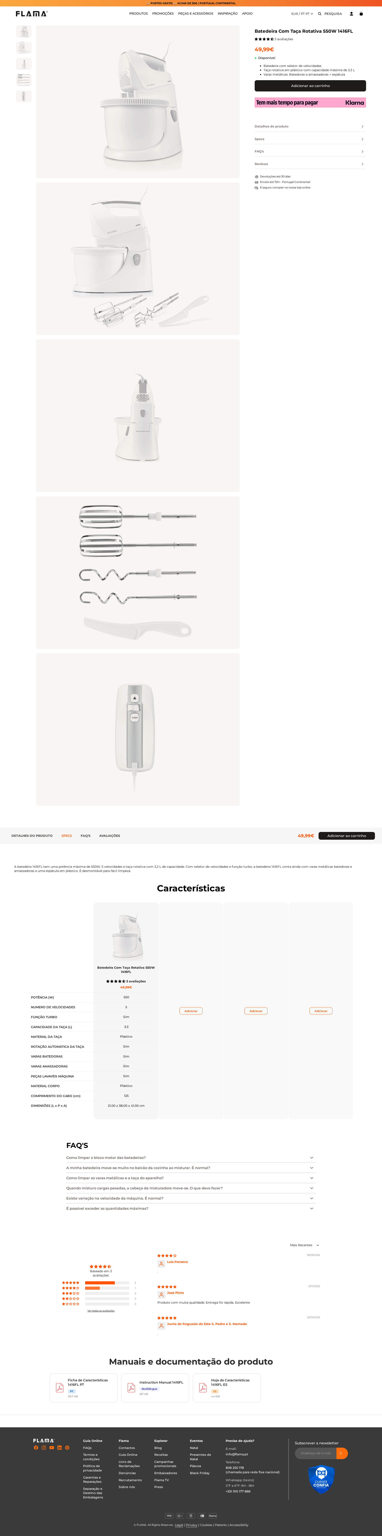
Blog (158, 1448)
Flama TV (161, 1480)
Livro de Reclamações (129, 1464)
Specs (66, 836)
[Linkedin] (59, 1447)
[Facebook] (36, 1447)
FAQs (87, 1448)
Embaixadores (165, 1473)
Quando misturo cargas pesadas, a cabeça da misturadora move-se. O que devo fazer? (144, 1188)
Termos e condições (91, 1457)
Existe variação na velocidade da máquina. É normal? (114, 1198)
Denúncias (127, 1473)
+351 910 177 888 (238, 1491)
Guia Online (128, 1455)
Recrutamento (130, 1480)
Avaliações (109, 836)
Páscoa (195, 1466)
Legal (179, 1525)
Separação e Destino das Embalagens (93, 1493)
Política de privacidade (92, 1468)
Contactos (127, 1448)
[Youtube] (51, 1447)
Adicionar (191, 1011)
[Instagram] (43, 1447)
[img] (166, 1256)
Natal (194, 1448)
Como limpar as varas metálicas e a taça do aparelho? (115, 1178)
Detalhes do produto (32, 836)
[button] (265, 39)
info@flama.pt (237, 1454)
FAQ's (85, 836)
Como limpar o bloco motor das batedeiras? (106, 1158)
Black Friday (200, 1473)
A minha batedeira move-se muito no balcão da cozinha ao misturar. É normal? (138, 1168)
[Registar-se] (342, 1453)
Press (158, 1487)
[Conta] (351, 14)
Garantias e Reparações (92, 1479)
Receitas (161, 1455)
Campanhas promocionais (165, 1464)
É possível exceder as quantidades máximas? (107, 1208)
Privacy (191, 1525)
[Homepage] (32, 14)
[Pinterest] (67, 1447)
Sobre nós (127, 1487)
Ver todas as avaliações (101, 1310)
